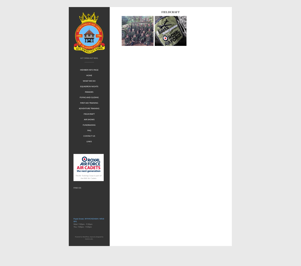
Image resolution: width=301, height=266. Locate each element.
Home (89, 75)
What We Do (89, 81)
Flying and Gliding (89, 97)
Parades (89, 92)
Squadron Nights (89, 86)
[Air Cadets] (171, 31)
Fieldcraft (89, 114)
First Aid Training (89, 103)
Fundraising (89, 125)
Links (89, 142)
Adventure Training (89, 108)
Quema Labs (89, 239)
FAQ (89, 130)
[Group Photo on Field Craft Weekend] (138, 31)
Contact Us (89, 136)
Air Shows (89, 120)
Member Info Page (89, 70)
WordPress (86, 237)
